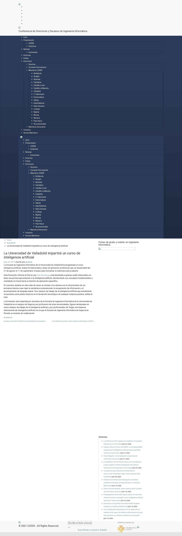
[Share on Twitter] (51, 317)
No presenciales (40, 124)
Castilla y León (39, 85)
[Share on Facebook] (53, 317)
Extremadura (39, 97)
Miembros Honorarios (37, 127)
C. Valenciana (39, 94)
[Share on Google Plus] (55, 317)
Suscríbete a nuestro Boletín (92, 529)
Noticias (27, 49)
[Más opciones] (61, 317)
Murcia (36, 115)
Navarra (37, 118)
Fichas (26, 58)
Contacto (27, 130)
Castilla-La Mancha (41, 88)
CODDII (31, 43)
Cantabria (37, 82)
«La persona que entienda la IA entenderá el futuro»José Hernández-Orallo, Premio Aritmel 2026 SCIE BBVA (122, 474)
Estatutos (32, 46)
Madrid (36, 112)
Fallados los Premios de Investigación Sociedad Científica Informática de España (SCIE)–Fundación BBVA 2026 (122, 483)
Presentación (29, 40)
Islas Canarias (39, 106)
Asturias (37, 79)
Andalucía (37, 73)
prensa (29, 262)
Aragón (36, 76)
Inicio (25, 37)
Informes (27, 55)
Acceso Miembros (31, 133)
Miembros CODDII (35, 70)
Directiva (32, 64)
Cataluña (37, 91)
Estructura (28, 61)
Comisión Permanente (37, 67)
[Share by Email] (59, 317)
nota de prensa (43, 275)
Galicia (36, 100)
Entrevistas (33, 52)
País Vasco (38, 121)
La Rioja (37, 109)
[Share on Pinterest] (57, 317)
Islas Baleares (39, 103)
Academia (11, 243)
